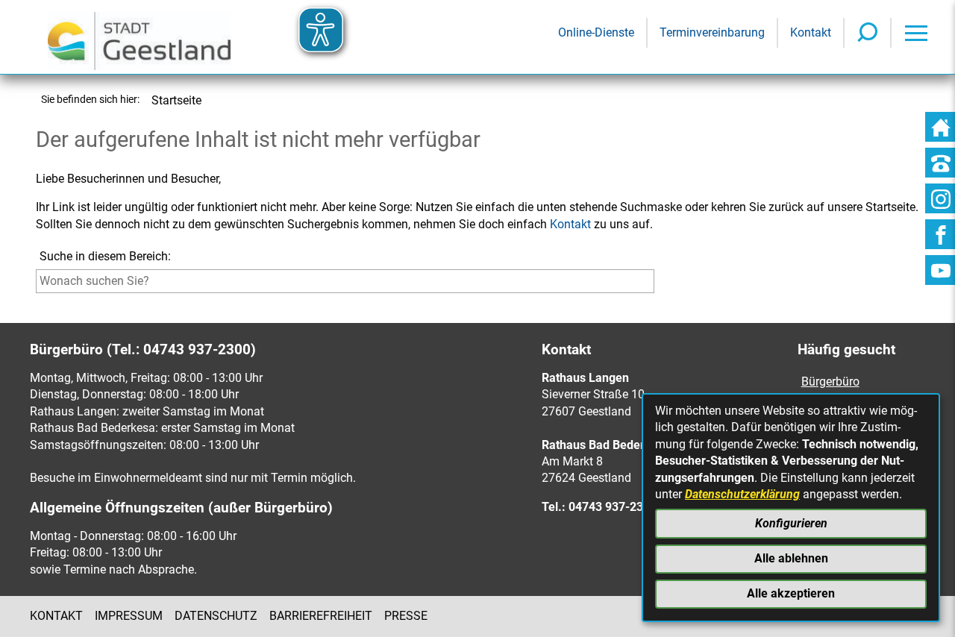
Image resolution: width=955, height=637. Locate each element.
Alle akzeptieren (791, 593)
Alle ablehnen (791, 558)
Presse (406, 616)
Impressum (129, 616)
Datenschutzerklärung (742, 494)
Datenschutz (216, 616)
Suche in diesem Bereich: (105, 256)
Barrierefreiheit (320, 616)
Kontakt (570, 224)
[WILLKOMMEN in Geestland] (139, 37)
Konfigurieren (791, 523)
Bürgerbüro (830, 381)
